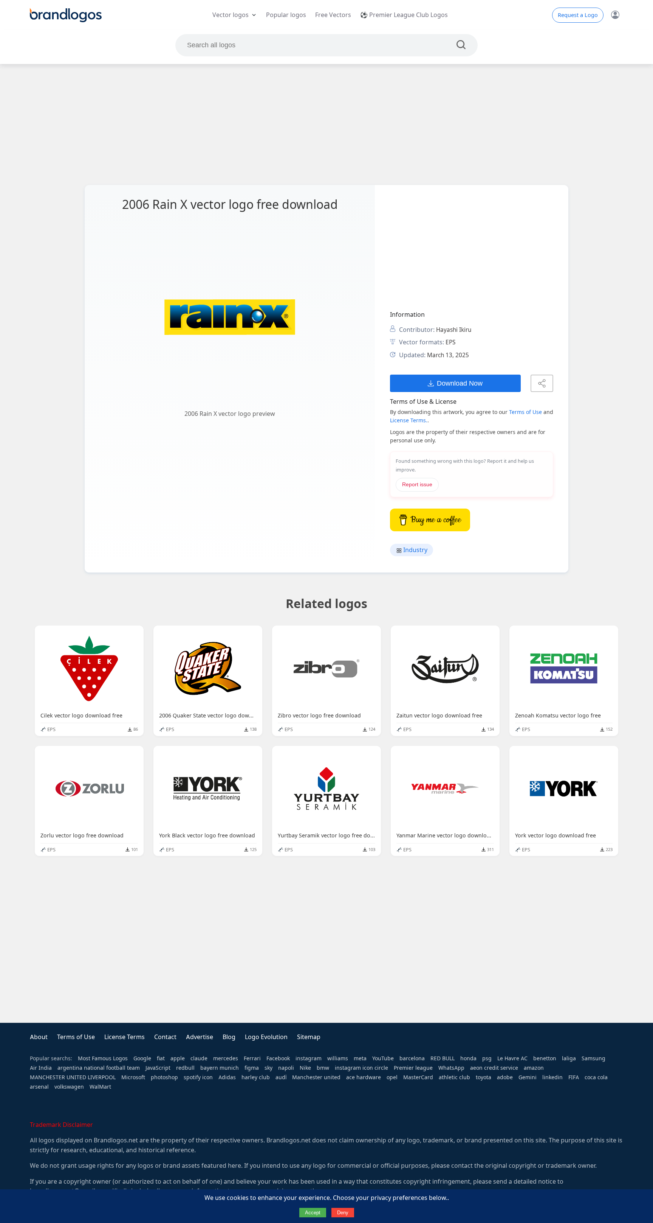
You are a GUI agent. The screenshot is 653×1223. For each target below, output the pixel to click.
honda (468, 1058)
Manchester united (316, 1077)
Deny (342, 1212)
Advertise (199, 1037)
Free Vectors (333, 15)
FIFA (573, 1077)
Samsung (593, 1058)
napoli (286, 1067)
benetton (544, 1058)
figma (251, 1067)
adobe (505, 1077)
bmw (323, 1067)
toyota (483, 1077)
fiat (161, 1058)
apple (177, 1058)
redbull (185, 1067)
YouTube (383, 1058)
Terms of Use (525, 412)
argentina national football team (98, 1067)
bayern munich (219, 1067)
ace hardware (363, 1077)
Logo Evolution (266, 1037)
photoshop (164, 1077)
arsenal (39, 1086)
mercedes (225, 1058)
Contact (165, 1037)
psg (487, 1058)
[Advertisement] (326, 124)
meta (360, 1058)
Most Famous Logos (103, 1058)
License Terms (124, 1037)
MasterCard (418, 1077)
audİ (280, 1077)
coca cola (596, 1077)
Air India (41, 1067)
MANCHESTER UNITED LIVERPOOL (73, 1077)
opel (392, 1077)
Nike (305, 1067)
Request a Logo (578, 15)
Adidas (227, 1077)
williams (337, 1058)
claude (198, 1058)
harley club (255, 1077)
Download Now (460, 383)
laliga (569, 1058)
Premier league (413, 1067)
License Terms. (408, 420)
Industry (414, 550)
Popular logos (286, 15)
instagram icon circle (361, 1067)
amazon (534, 1067)
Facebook (278, 1058)
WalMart (100, 1086)
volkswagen (69, 1086)
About (39, 1037)
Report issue (417, 484)
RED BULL (442, 1058)
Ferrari (252, 1058)
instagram (309, 1058)
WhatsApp (451, 1067)
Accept (312, 1212)
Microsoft (133, 1077)
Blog (229, 1037)
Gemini (527, 1077)
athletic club (454, 1077)
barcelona (412, 1058)
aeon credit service (494, 1067)
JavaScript (157, 1067)
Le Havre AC (512, 1058)
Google (142, 1058)
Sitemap (308, 1037)
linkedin (552, 1077)
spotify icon (198, 1077)
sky (268, 1067)
